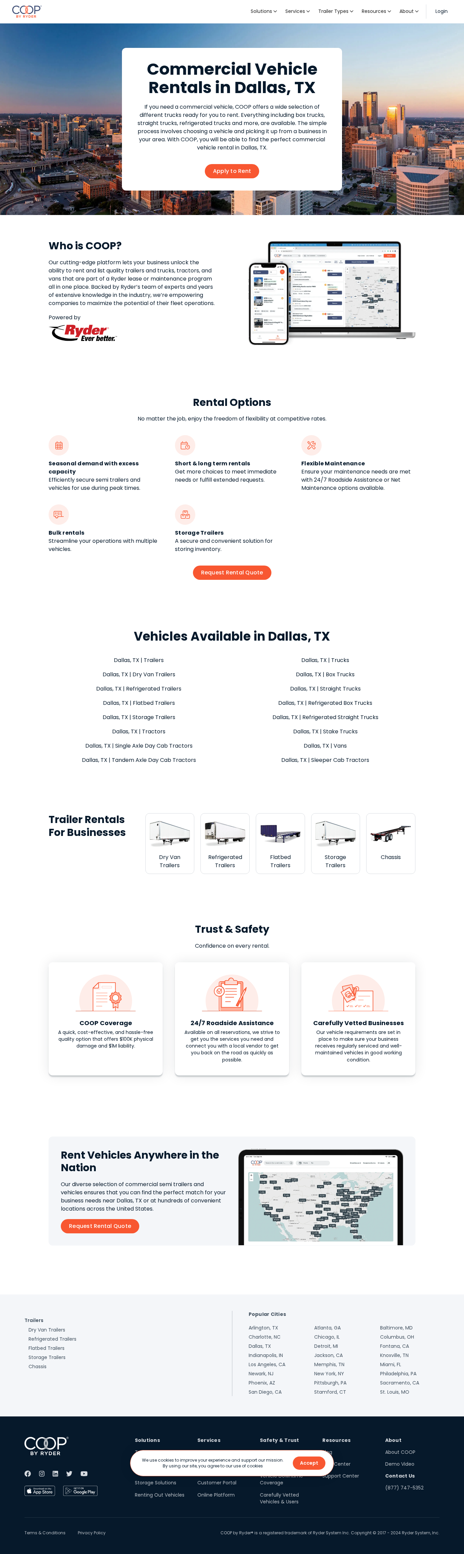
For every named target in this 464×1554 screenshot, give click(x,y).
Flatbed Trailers (47, 1348)
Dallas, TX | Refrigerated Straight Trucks (325, 717)
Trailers (33, 1320)
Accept (309, 1463)
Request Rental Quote (232, 572)
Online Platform (216, 1495)
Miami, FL (390, 1364)
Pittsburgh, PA (330, 1382)
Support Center (340, 1475)
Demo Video (399, 1464)
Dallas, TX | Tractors (138, 731)
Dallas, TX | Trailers (139, 660)
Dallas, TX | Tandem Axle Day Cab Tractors (139, 760)
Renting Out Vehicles (159, 1495)
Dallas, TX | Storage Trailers (139, 717)
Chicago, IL (327, 1337)
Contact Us (400, 1475)
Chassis (38, 1366)
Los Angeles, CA (267, 1364)
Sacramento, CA (399, 1382)
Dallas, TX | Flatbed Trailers (139, 703)
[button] (264, 11)
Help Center (336, 1464)
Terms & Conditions (45, 1533)
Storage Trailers (47, 1357)
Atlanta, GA (327, 1327)
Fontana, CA (394, 1346)
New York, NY (329, 1373)
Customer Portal (216, 1482)
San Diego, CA (265, 1392)
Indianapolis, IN (266, 1355)
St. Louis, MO (394, 1392)
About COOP (400, 1452)
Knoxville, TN (394, 1355)
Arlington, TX (263, 1327)
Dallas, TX (260, 1346)
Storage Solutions (155, 1482)
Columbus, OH (397, 1337)
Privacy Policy (92, 1533)
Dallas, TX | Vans (325, 746)
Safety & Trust (279, 1440)
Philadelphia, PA (398, 1373)
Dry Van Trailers (47, 1329)
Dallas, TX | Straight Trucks (325, 689)
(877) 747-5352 (404, 1487)
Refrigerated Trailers (52, 1339)
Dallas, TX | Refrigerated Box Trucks (325, 703)
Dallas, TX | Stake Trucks (325, 731)
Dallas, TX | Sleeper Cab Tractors (325, 760)
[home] (27, 11)
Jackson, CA (328, 1355)
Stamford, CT (330, 1392)
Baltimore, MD (396, 1327)
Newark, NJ (261, 1373)
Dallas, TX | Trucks (325, 660)
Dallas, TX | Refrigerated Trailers (138, 689)
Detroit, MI (326, 1346)
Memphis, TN (329, 1364)
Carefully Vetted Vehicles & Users (279, 1498)
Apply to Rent (232, 171)
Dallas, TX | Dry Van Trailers (139, 674)
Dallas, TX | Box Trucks (325, 674)
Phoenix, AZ (262, 1382)
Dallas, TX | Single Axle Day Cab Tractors (139, 746)
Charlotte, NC (265, 1337)
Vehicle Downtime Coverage (281, 1479)
